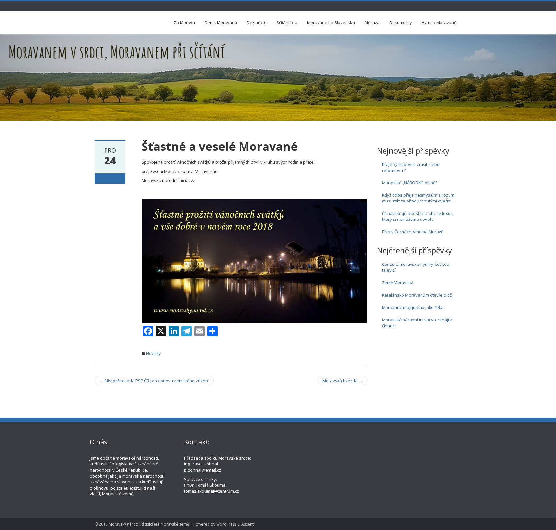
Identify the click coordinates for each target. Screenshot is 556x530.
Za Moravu (184, 22)
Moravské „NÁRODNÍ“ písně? (409, 182)
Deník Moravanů (221, 22)
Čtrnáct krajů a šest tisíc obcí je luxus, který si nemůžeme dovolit (418, 216)
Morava (372, 22)
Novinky (153, 353)
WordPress (226, 524)
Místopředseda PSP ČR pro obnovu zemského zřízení (154, 380)
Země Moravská (397, 282)
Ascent (247, 524)
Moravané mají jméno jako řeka (413, 307)
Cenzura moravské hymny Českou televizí (415, 267)
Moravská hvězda (342, 380)
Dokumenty (400, 22)
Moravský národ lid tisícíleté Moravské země (149, 524)
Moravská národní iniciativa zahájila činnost (417, 323)
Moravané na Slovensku (331, 22)
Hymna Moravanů (439, 22)
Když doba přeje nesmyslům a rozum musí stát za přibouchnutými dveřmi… (418, 198)
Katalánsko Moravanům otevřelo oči (417, 295)
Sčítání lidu (286, 22)
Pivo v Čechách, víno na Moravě (412, 232)
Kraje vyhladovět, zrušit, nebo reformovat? (411, 167)
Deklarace (257, 22)
